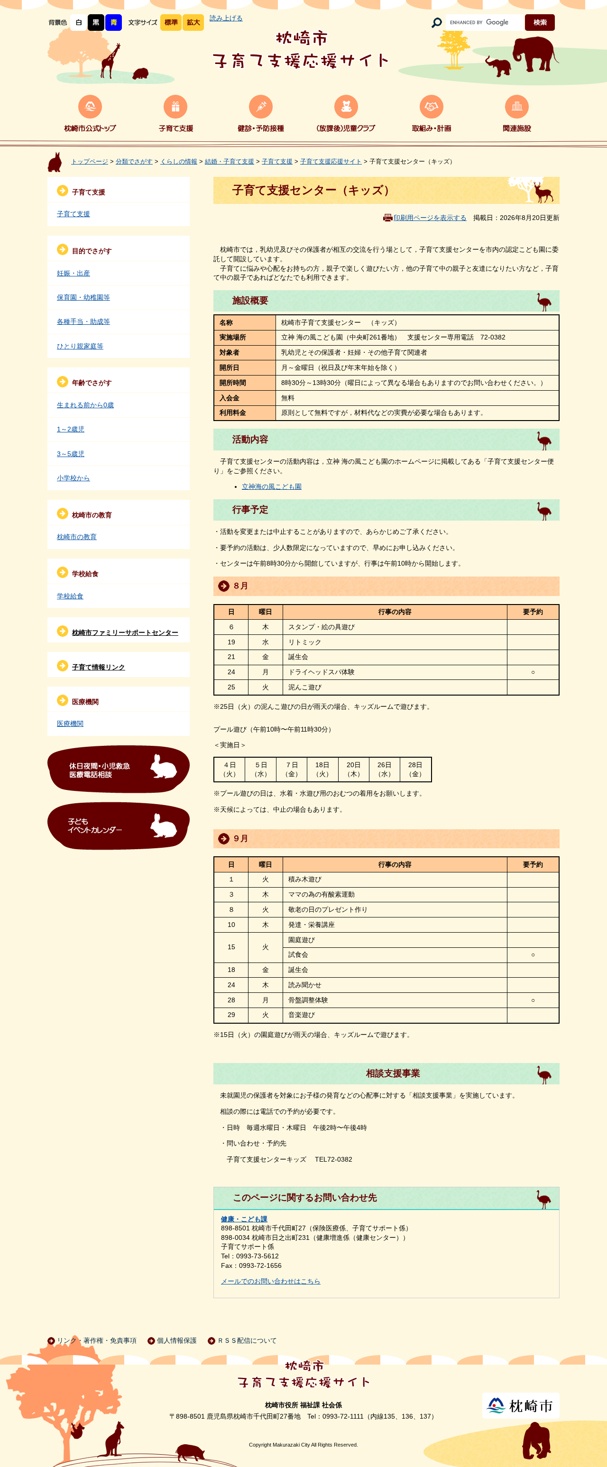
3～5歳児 (70, 454)
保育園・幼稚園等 (83, 297)
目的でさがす (92, 251)
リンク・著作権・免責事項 (97, 1340)
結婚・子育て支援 (229, 161)
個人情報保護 (177, 1340)
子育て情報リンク (98, 667)
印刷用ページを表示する (430, 217)
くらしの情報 (178, 161)
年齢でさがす (92, 382)
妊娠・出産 (73, 273)
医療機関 (85, 702)
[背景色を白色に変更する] (78, 22)
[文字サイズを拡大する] (193, 22)
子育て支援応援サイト (331, 161)
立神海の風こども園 (272, 486)
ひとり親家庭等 (80, 346)
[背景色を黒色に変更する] (96, 22)
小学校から (73, 478)
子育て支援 (277, 161)
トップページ (89, 161)
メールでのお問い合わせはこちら (271, 1281)
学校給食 (85, 574)
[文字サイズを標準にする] (171, 22)
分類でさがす (134, 161)
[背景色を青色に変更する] (113, 22)
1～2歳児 (70, 429)
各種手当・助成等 (83, 321)
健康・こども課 (244, 1219)
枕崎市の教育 (92, 515)
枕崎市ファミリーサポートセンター (125, 632)
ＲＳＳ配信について (247, 1340)
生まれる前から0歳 (85, 405)
